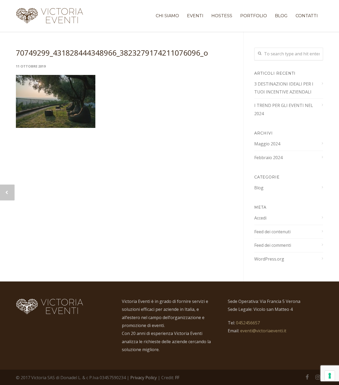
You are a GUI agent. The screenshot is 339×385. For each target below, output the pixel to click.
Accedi (260, 218)
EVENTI (195, 15)
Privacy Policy (143, 377)
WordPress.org (269, 259)
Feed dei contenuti (272, 232)
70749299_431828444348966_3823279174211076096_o (112, 53)
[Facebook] (307, 377)
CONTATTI (307, 15)
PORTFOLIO (253, 15)
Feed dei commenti (272, 245)
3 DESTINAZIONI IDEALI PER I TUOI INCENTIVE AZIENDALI (283, 88)
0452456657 (248, 323)
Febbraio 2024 (268, 157)
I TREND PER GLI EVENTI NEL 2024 (283, 109)
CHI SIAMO (167, 15)
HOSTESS (221, 15)
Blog (259, 188)
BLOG (281, 15)
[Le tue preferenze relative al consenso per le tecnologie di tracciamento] (330, 376)
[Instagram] (318, 377)
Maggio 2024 (267, 144)
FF (177, 377)
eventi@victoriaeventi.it (263, 331)
